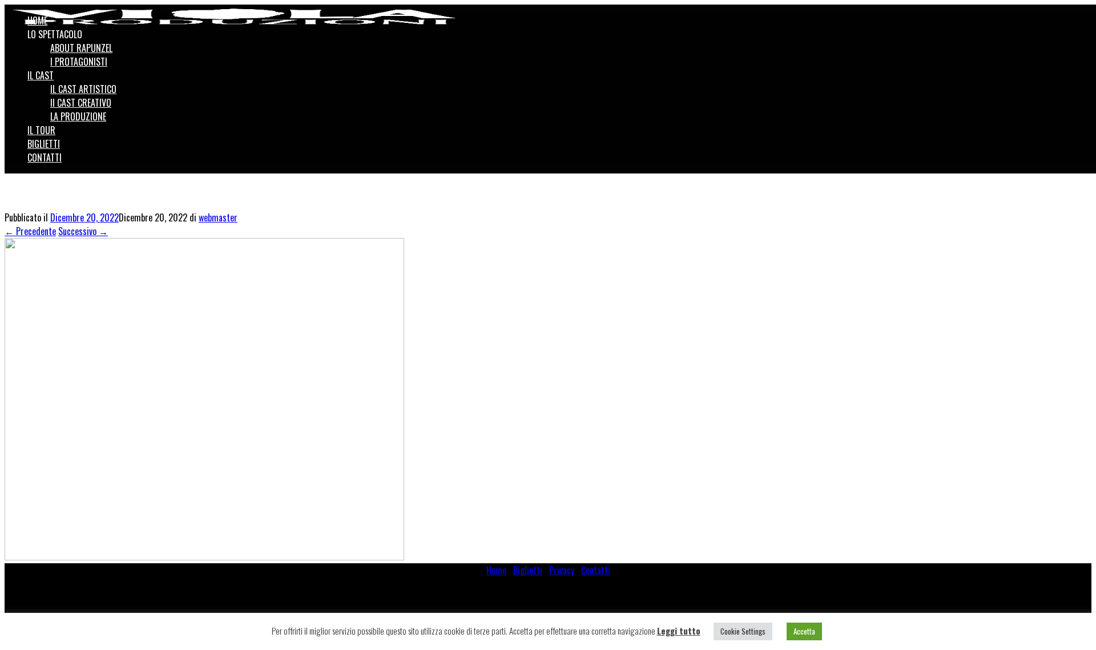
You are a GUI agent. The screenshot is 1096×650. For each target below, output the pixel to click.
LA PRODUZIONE (78, 116)
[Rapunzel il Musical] (234, 16)
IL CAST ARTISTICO (83, 89)
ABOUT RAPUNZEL (81, 48)
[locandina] (204, 556)
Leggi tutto (678, 630)
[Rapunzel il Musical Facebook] (1071, 12)
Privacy (561, 570)
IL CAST (40, 75)
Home (496, 570)
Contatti (595, 570)
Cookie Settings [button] (742, 631)
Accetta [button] (804, 631)
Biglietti (527, 570)
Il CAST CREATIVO (80, 103)
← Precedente (30, 231)
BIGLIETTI (43, 144)
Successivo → (83, 231)
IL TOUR (41, 130)
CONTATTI (44, 157)
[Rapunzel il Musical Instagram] (1084, 12)
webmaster (218, 217)
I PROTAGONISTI (78, 61)
